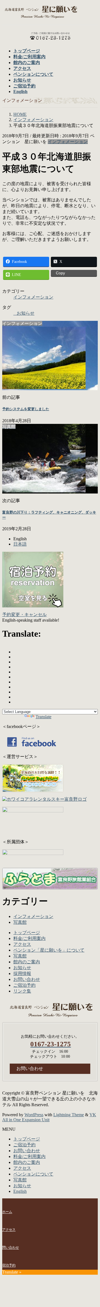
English (20, 1191)
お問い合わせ (26, 979)
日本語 (20, 544)
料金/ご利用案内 (29, 938)
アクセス (22, 944)
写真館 (20, 922)
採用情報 (22, 973)
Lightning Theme (68, 1114)
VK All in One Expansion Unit (49, 1117)
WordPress (33, 1114)
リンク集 (22, 991)
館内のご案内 (26, 961)
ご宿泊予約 (24, 985)
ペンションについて (33, 1174)
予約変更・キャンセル (24, 614)
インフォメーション (68, 141)
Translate (43, 716)
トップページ (26, 932)
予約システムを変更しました (25, 409)
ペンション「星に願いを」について (48, 950)
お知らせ (25, 313)
